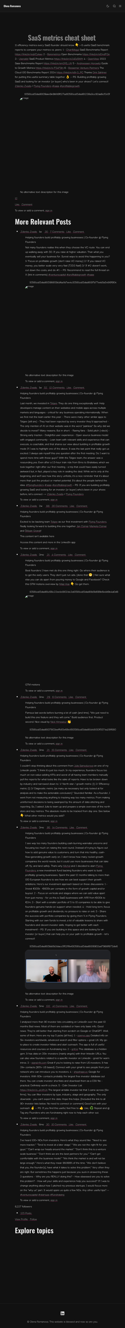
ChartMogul (72, 49)
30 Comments (59, 506)
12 (16, 198)
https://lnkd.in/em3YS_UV (58, 63)
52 (45, 387)
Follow (33, 1219)
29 (48, 697)
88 (47, 506)
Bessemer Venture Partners (83, 68)
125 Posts (26, 1213)
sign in (48, 210)
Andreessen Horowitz (89, 63)
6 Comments (59, 697)
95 (48, 827)
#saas (55, 86)
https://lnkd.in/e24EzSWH (68, 58)
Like (17, 204)
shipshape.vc (81, 1071)
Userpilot (24, 58)
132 (48, 1006)
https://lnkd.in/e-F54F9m (50, 68)
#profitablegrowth (70, 86)
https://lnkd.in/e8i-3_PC (70, 72)
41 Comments (60, 1006)
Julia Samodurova (83, 765)
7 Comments (57, 231)
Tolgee (53, 403)
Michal (66, 866)
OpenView (93, 58)
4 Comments (59, 554)
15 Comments (59, 750)
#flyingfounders (35, 485)
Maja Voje (64, 584)
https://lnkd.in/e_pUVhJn (34, 1090)
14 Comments (60, 827)
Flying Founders (42, 86)
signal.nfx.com (38, 1062)
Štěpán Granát (33, 530)
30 (46, 231)
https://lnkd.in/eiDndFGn (96, 54)
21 (48, 554)
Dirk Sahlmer (100, 72)
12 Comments (57, 387)
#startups (43, 1194)
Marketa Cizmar (98, 526)
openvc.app (83, 1035)
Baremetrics (54, 54)
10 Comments (59, 1124)
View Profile (22, 1219)
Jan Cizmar (83, 526)
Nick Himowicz (58, 721)
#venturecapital (57, 274)
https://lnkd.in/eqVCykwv (29, 54)
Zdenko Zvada (23, 86)
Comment (26, 204)
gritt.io (74, 1049)
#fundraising (57, 1194)
